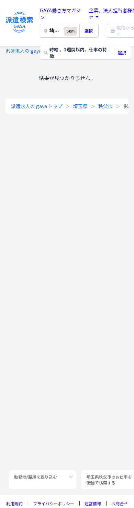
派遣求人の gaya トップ (31, 50)
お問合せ (119, 503)
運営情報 (93, 503)
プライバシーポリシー (53, 503)
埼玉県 (80, 106)
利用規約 (14, 503)
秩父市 (105, 106)
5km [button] (70, 31)
